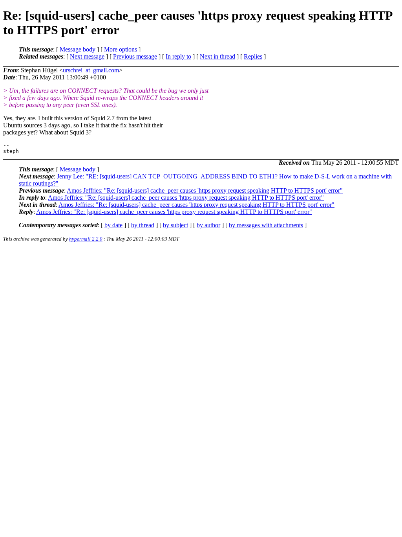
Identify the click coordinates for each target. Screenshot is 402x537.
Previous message (135, 56)
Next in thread (217, 56)
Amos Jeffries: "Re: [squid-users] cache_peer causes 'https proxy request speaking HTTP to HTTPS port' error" (205, 190)
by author (208, 225)
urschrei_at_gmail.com (91, 70)
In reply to (178, 56)
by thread (142, 225)
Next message (87, 56)
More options (120, 49)
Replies (253, 56)
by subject (175, 225)
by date (113, 225)
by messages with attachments (266, 225)
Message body (77, 49)
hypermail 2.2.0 (85, 239)
